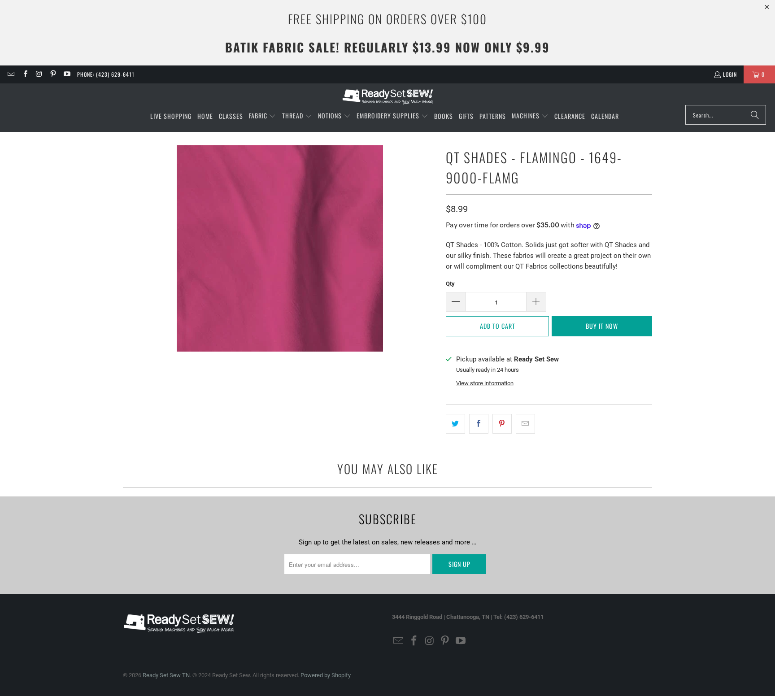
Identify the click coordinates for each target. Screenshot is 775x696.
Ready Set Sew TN (166, 675)
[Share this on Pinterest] (502, 424)
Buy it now (602, 326)
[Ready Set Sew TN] (388, 96)
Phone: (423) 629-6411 (106, 74)
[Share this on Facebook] (478, 424)
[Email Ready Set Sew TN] (10, 74)
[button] (262, 116)
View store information (485, 383)
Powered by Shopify (325, 675)
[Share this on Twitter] (455, 424)
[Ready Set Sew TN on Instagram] (39, 74)
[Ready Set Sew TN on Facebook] (24, 74)
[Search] (755, 115)
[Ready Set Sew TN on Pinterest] (53, 74)
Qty (450, 283)
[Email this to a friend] (525, 424)
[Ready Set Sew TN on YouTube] (66, 74)
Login (730, 74)
